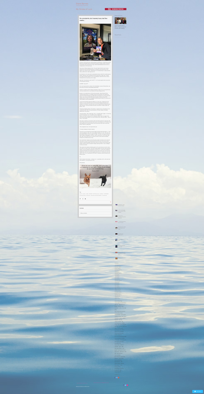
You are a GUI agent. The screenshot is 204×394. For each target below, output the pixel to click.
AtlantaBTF (116, 346)
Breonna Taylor (121, 358)
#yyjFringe (120, 319)
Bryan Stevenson (117, 361)
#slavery (124, 318)
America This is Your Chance (119, 331)
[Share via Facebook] (80, 198)
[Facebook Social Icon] (124, 385)
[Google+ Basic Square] (118, 377)
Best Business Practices (122, 350)
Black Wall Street (117, 356)
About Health (117, 326)
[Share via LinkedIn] (85, 198)
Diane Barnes (82, 3)
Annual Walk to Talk (118, 343)
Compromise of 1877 (118, 371)
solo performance (83, 195)
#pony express (124, 316)
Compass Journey (117, 366)
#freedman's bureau (118, 316)
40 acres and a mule (118, 323)
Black (115, 353)
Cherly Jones (117, 365)
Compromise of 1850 (118, 370)
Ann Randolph (106, 193)
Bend (123, 348)
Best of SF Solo (117, 351)
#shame (120, 318)
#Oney (116, 309)
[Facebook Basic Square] (115, 377)
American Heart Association (119, 333)
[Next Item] (124, 20)
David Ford (88, 195)
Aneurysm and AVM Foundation (96, 195)
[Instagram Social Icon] (127, 385)
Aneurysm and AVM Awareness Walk (120, 336)
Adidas (116, 328)
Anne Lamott (122, 341)
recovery (84, 193)
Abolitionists (124, 324)
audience (101, 193)
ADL (119, 324)
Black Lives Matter (117, 355)
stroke (81, 193)
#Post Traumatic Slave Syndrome (120, 311)
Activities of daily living (122, 326)
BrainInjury (116, 358)
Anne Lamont (117, 341)
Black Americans (119, 353)
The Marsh (90, 193)
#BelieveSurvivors (122, 304)
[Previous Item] (116, 20)
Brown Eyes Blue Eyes (118, 360)
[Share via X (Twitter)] (82, 198)
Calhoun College (117, 363)
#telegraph (116, 319)
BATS (122, 346)
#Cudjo (122, 306)
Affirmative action (120, 328)
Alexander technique (118, 329)
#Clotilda (116, 306)
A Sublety (116, 324)
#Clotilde (119, 306)
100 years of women (118, 321)
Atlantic (120, 346)
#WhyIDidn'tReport (118, 314)
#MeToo (120, 308)
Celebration (122, 363)
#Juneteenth (117, 308)
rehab (87, 193)
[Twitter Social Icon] (125, 385)
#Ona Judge (124, 308)
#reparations (117, 318)
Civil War (121, 365)
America (123, 329)
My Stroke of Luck (84, 9)
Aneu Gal (116, 334)
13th (122, 321)
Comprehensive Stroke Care (119, 368)
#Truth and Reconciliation (119, 313)
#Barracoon (116, 304)
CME (121, 361)
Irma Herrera (104, 195)
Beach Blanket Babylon (118, 348)
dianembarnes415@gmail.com (101, 382)
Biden (125, 351)
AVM (121, 324)
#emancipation (123, 314)
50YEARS (123, 323)
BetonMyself (122, 351)
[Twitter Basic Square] (117, 377)
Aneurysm (119, 334)
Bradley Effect (123, 356)
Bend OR (116, 350)
